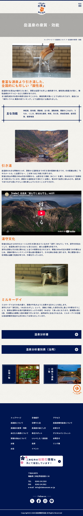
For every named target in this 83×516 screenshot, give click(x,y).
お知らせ (56, 428)
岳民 (33, 443)
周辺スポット (37, 433)
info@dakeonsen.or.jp (45, 487)
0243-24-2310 (40, 481)
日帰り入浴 (36, 423)
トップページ (16, 417)
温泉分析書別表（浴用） (41, 349)
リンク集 (56, 443)
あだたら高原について (19, 433)
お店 (12, 448)
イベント (35, 448)
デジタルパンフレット (62, 433)
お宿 (12, 443)
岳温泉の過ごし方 (39, 428)
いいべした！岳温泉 (40, 438)
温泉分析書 (41, 334)
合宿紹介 (35, 417)
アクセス (56, 417)
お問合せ (56, 438)
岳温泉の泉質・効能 (19, 428)
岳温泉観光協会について (62, 423)
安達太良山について (19, 438)
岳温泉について (17, 423)
